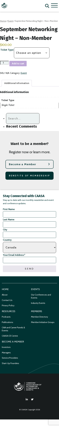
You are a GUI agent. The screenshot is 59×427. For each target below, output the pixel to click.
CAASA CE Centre (10, 335)
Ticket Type (6, 49)
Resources (8, 311)
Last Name (8, 219)
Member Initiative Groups (42, 322)
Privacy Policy (8, 305)
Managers (6, 352)
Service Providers (10, 357)
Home (3, 21)
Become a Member (22, 164)
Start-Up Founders (10, 363)
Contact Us (7, 300)
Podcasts (6, 316)
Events (35, 289)
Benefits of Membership (29, 175)
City (5, 229)
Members (36, 311)
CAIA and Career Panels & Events (13, 329)
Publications (7, 322)
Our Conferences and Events (41, 296)
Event (10, 21)
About (4, 294)
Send (29, 268)
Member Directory (39, 316)
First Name (9, 209)
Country (7, 239)
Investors (6, 347)
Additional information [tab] (16, 83)
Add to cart (18, 63)
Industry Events (38, 303)
